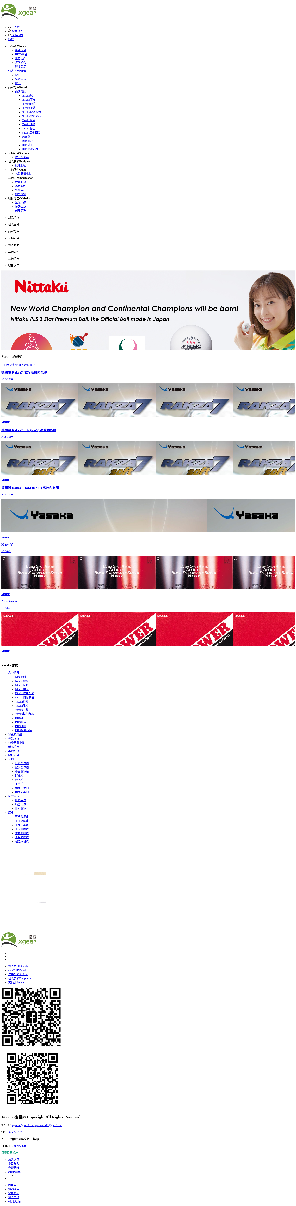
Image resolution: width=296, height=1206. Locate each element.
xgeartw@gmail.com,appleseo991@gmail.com (37, 1125)
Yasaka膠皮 (28, 120)
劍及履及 (20, 210)
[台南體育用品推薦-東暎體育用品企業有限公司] (18, 18)
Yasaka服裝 (28, 128)
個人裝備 (19, 978)
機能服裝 (20, 165)
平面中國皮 (22, 829)
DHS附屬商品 (30, 149)
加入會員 (16, 27)
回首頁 (5, 364)
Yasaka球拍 (28, 124)
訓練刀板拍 (22, 792)
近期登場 (20, 66)
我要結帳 (14, 1201)
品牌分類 (20, 91)
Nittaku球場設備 (31, 112)
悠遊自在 (20, 190)
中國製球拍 (22, 771)
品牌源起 (20, 186)
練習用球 (20, 804)
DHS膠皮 (27, 140)
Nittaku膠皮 (28, 99)
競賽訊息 (20, 182)
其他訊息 (13, 750)
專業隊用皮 (22, 816)
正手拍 (19, 783)
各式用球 (20, 79)
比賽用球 (20, 800)
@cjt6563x (20, 1145)
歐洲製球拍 (22, 767)
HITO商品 (21, 54)
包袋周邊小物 (23, 173)
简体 (11, 39)
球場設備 (18, 974)
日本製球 (20, 808)
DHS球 (26, 136)
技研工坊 (20, 206)
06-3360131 (15, 1132)
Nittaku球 (27, 95)
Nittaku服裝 (28, 107)
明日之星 (13, 755)
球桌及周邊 (22, 157)
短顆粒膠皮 (22, 833)
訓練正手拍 (22, 788)
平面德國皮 (22, 820)
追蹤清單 (13, 1189)
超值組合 (20, 62)
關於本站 (20, 194)
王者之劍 (20, 58)
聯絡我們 (17, 35)
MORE (5, 422)
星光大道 (20, 202)
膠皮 (18, 83)
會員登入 (17, 31)
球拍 (18, 75)
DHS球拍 (27, 144)
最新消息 (20, 50)
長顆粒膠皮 (22, 837)
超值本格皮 (22, 841)
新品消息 (13, 746)
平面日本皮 (22, 825)
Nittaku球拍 (28, 103)
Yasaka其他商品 (31, 132)
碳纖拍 (19, 775)
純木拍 (19, 779)
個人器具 (17, 70)
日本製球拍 (22, 763)
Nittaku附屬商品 (31, 116)
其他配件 (16, 982)
